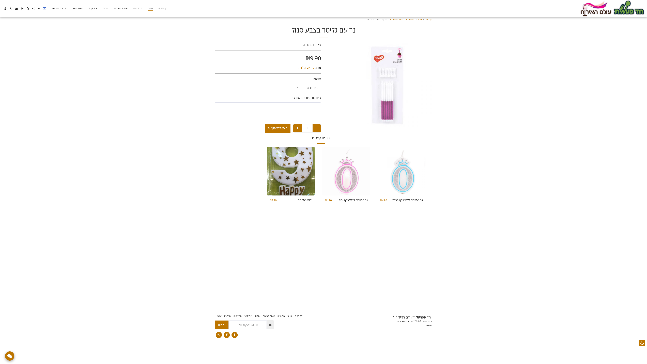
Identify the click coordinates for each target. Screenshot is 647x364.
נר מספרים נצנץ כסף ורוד (353, 200)
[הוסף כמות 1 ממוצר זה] (297, 128)
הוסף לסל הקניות (277, 128)
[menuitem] (163, 8)
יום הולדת (410, 19)
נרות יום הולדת (396, 19)
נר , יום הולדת (306, 67)
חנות (420, 19)
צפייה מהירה (401, 187)
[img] (401, 171)
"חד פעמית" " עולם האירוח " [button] (412, 317)
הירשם (221, 325)
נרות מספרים (305, 200)
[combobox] (307, 88)
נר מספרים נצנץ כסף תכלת (407, 200)
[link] (235, 335)
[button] (642, 343)
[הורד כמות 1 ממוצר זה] (316, 128)
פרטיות (429, 325)
